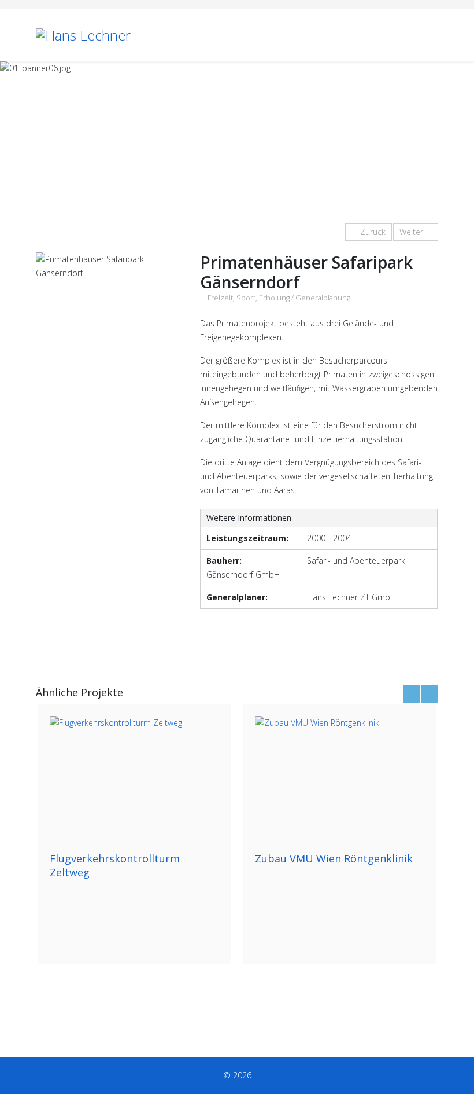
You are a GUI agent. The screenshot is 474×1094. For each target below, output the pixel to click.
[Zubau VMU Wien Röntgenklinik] (339, 778)
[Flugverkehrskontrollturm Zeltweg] (134, 778)
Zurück (372, 231)
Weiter (412, 231)
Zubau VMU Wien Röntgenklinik (334, 858)
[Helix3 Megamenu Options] (433, 34)
